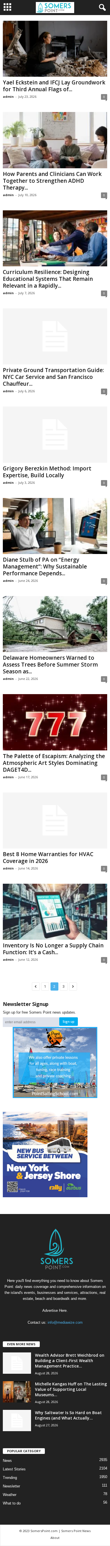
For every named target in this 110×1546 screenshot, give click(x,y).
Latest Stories (14, 1469)
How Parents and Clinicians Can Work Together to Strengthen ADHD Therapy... (52, 180)
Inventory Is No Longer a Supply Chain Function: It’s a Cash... (53, 949)
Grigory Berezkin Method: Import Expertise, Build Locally (47, 472)
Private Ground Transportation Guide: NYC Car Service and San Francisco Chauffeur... (53, 376)
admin (8, 96)
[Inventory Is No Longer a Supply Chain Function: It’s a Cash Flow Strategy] (55, 912)
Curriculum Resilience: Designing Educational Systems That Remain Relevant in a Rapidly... (48, 278)
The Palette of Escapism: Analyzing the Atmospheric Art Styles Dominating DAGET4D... (54, 762)
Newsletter (11, 1486)
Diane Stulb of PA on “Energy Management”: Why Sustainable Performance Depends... (45, 566)
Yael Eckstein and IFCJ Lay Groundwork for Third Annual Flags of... (54, 86)
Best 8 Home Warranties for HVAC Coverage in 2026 (48, 857)
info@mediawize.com (65, 1322)
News (7, 1460)
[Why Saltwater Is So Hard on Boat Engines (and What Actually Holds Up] (17, 1420)
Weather (9, 1495)
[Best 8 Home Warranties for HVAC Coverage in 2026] (55, 820)
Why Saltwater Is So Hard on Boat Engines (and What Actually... (68, 1415)
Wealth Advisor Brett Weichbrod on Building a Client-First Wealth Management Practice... (69, 1360)
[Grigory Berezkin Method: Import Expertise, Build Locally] (55, 434)
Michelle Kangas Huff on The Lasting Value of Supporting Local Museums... (71, 1389)
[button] (101, 7)
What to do (12, 1503)
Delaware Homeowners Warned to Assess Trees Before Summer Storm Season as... (50, 664)
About (55, 1537)
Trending (10, 1478)
